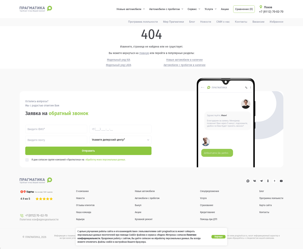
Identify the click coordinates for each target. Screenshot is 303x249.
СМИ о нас (223, 21)
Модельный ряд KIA (118, 59)
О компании (82, 191)
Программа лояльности (143, 21)
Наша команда (83, 212)
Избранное (276, 21)
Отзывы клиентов (85, 205)
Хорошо (218, 236)
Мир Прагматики (173, 21)
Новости (205, 21)
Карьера (80, 219)
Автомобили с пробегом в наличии (185, 65)
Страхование (206, 205)
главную (144, 53)
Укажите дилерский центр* (108, 139)
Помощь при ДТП (208, 219)
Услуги (209, 9)
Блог (192, 21)
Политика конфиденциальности (39, 219)
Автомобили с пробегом (164, 9)
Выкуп (138, 205)
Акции (225, 9)
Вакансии (258, 21)
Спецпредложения (209, 191)
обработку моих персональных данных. (105, 159)
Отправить (88, 150)
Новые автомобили (129, 9)
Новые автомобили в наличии (184, 59)
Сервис (192, 9)
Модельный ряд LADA (118, 65)
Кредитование (207, 212)
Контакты (241, 21)
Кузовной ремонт (144, 219)
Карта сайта (265, 205)
